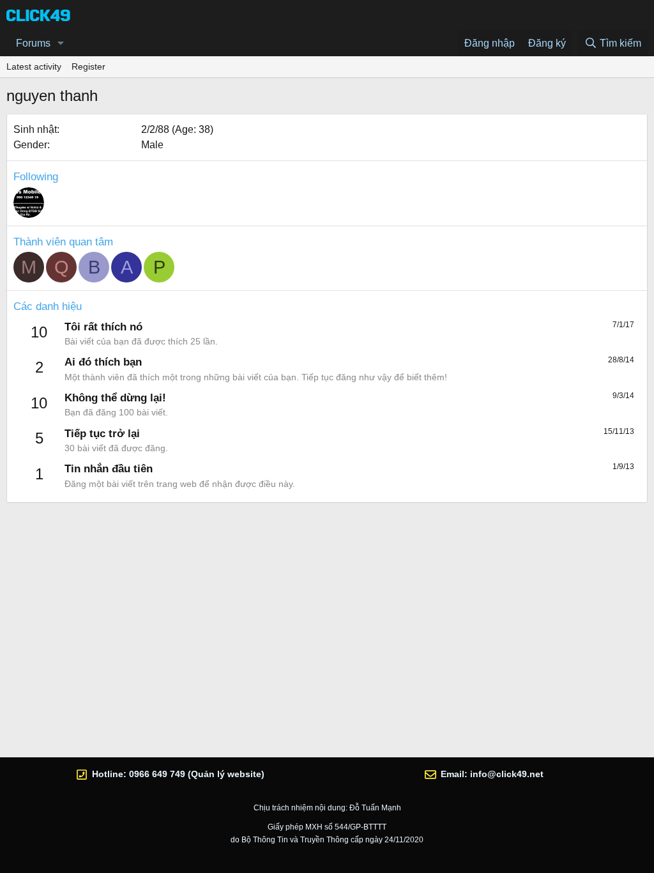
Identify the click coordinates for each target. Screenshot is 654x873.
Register (88, 66)
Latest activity (33, 66)
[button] (61, 43)
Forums (33, 43)
